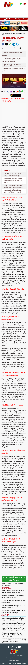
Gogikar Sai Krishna (21, 47)
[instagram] (12, 647)
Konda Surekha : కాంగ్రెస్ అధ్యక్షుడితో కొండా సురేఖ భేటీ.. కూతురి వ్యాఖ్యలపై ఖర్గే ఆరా (13, 591)
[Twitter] (14, 92)
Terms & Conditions (21, 663)
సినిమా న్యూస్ (18, 19)
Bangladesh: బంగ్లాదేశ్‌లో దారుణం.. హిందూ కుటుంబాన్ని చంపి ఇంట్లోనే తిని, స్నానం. (13, 180)
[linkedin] (13, 44)
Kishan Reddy (21, 583)
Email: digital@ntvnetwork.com (14, 658)
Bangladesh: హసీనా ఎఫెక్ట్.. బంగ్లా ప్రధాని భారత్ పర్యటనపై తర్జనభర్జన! (13, 191)
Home (3, 33)
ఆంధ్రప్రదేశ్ (5, 19)
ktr (2, 585)
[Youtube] (17, 92)
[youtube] (19, 647)
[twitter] (6, 44)
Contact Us (4, 663)
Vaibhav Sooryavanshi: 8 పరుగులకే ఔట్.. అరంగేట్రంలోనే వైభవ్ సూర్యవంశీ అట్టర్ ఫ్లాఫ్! (13, 619)
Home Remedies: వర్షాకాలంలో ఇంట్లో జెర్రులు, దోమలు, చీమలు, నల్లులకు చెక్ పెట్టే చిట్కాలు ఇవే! (13, 624)
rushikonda (7, 585)
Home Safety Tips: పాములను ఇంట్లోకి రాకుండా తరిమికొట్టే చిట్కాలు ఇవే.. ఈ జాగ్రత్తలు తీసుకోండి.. (14, 629)
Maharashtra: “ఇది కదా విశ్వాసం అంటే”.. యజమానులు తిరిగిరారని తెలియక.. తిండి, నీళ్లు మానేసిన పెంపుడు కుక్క (12, 635)
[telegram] (17, 44)
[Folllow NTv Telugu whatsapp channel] (21, 4)
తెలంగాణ (11, 19)
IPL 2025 (15, 583)
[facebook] (3, 44)
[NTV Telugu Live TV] (24, 4)
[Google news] (19, 91)
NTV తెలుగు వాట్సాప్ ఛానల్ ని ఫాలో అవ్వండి (14, 579)
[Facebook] (8, 92)
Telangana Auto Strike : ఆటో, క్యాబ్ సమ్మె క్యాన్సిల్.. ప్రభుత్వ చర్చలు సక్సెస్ (13, 596)
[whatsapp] (10, 44)
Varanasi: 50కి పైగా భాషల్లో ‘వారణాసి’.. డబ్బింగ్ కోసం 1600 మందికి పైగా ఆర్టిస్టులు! (13, 611)
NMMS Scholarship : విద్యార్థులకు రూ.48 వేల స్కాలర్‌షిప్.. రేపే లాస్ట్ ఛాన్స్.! (13, 606)
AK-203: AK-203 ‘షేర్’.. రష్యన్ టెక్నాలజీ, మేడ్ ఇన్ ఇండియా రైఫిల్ (12, 174)
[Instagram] (11, 92)
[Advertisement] (14, 113)
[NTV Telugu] (8, 4)
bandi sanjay (8, 583)
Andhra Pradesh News (10, 33)
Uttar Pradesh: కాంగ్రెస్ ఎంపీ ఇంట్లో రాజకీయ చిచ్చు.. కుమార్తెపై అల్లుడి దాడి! (13, 186)
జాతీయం (24, 19)
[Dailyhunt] (25, 92)
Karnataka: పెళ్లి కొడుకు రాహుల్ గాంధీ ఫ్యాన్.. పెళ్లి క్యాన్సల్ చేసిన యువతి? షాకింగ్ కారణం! (14, 641)
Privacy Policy (12, 663)
